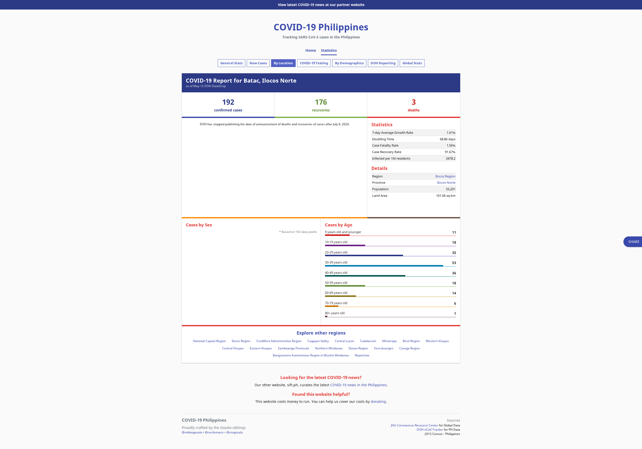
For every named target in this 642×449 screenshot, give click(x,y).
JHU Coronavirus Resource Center (414, 425)
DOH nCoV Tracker (430, 429)
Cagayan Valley (318, 341)
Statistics (329, 50)
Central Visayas (233, 348)
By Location (283, 63)
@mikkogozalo (192, 432)
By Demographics (349, 63)
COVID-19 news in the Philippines (358, 384)
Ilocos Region (445, 176)
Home (310, 50)
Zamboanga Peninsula (293, 348)
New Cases (258, 63)
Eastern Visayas (261, 348)
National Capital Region (209, 341)
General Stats (231, 63)
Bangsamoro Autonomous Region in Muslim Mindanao (311, 355)
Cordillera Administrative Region (278, 341)
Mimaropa (389, 341)
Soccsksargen (383, 348)
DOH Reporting (383, 63)
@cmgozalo (234, 432)
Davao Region (358, 348)
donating (378, 401)
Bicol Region (411, 341)
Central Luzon (344, 341)
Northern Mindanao (329, 348)
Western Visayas (437, 341)
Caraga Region (409, 348)
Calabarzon (368, 341)
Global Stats (412, 63)
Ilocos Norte (446, 182)
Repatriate (362, 355)
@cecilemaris (214, 432)
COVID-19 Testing (314, 63)
